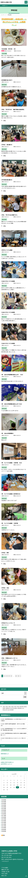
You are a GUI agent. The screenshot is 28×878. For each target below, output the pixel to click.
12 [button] (16, 676)
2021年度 (3, 808)
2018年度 (3, 814)
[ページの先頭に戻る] (26, 876)
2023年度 (3, 805)
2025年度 (3, 801)
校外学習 (12, 708)
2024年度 (3, 803)
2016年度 (3, 817)
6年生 (18, 706)
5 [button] (9, 676)
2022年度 (3, 807)
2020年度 (3, 810)
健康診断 (8, 708)
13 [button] (18, 676)
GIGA (23, 708)
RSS (4, 835)
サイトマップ (5, 861)
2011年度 (3, 826)
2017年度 (3, 815)
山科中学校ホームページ (6, 764)
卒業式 (4, 708)
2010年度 (3, 827)
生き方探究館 (10, 709)
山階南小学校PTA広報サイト (7, 762)
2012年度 (3, 824)
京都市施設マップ (5, 753)
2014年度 (3, 820)
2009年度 (3, 829)
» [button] (20, 676)
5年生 (4, 155)
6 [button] (11, 676)
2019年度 (3, 812)
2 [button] (4, 676)
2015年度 (3, 819)
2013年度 (3, 822)
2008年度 (3, 831)
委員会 (25, 706)
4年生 (12, 706)
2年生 (4, 120)
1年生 (4, 706)
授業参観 (20, 708)
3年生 (9, 706)
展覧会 (15, 708)
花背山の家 (5, 709)
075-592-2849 (8, 855)
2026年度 (3, 800)
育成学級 (21, 706)
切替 (25, 697)
